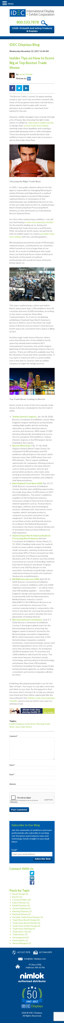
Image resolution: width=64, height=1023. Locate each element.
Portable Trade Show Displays (26, 917)
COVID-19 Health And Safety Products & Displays (32, 29)
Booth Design (18, 894)
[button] (5, 3)
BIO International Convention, (27, 619)
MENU (11, 4)
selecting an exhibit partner (41, 122)
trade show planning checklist (39, 222)
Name (12, 765)
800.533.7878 (28, 22)
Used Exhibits (18, 940)
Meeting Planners (20, 911)
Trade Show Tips (20, 931)
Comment (13, 736)
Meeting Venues (20, 914)
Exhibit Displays (16, 724)
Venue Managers (20, 943)
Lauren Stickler (26, 74)
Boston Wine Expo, (21, 445)
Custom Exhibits (20, 899)
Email (11, 774)
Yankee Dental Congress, (24, 416)
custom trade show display (36, 125)
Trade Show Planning (34, 724)
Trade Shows (26, 727)
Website (12, 784)
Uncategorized (19, 937)
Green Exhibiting (20, 908)
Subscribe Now (43, 858)
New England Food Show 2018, (27, 483)
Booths (15, 897)
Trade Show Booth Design (24, 920)
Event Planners (19, 902)
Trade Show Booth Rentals (24, 923)
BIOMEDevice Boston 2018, (25, 579)
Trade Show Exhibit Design (24, 926)
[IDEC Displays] (32, 13)
